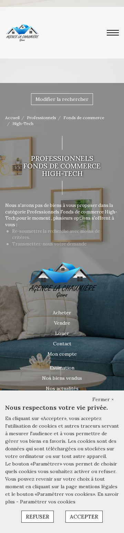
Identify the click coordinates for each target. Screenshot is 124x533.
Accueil (12, 117)
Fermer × (103, 399)
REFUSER (37, 516)
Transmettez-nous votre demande (49, 244)
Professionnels (41, 117)
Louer (62, 333)
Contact (62, 344)
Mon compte (62, 354)
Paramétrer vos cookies (47, 502)
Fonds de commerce (83, 117)
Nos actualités (62, 388)
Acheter (62, 313)
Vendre (62, 323)
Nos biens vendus (62, 378)
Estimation (62, 368)
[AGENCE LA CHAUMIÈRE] (22, 32)
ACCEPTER (84, 516)
